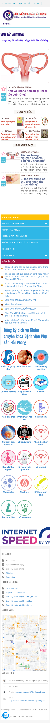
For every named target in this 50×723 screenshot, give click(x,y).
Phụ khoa (24, 492)
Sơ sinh (40, 391)
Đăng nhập (10, 577)
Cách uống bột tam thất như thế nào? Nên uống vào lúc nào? (32, 140)
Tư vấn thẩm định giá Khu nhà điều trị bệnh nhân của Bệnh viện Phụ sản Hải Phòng (26, 284)
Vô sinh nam (25, 517)
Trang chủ (5, 40)
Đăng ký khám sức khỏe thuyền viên (22, 597)
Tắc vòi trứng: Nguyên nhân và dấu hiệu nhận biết (33, 158)
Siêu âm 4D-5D (24, 366)
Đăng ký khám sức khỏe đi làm (19, 601)
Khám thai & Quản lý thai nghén (20, 242)
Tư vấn (37, 3)
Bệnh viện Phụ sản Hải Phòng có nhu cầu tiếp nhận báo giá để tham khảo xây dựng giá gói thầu (27, 293)
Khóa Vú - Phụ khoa (13, 223)
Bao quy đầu (8, 517)
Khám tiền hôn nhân (41, 443)
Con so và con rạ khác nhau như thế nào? (9, 137)
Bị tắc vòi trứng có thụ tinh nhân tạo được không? (33, 181)
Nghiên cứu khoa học (15, 592)
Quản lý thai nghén (8, 468)
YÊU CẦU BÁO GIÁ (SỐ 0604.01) (20, 300)
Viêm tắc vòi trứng (22, 87)
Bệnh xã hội (8, 492)
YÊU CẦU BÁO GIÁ (14, 304)
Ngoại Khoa (8, 255)
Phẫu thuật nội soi (24, 418)
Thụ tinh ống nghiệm (41, 368)
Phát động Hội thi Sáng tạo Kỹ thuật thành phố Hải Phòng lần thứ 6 (25, 314)
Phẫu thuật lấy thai (8, 368)
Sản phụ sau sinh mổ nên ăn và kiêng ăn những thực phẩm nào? (32, 127)
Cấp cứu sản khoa (24, 393)
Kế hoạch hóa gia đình (24, 468)
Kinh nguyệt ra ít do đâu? (8, 123)
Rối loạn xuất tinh (40, 493)
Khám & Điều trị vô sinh (15, 236)
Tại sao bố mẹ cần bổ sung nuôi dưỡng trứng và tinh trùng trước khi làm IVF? (26, 268)
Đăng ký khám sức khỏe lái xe (19, 605)
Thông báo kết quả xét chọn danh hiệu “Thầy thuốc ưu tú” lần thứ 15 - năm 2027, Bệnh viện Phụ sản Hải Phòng (27, 276)
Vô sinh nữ (41, 467)
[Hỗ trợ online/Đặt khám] (5, 715)
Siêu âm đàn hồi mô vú (8, 443)
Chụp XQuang (25, 442)
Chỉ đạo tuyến (12, 588)
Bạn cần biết (24, 3)
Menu (7, 24)
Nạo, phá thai (8, 416)
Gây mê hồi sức (8, 391)
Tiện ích (9, 573)
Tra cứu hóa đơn (8, 3)
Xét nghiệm (41, 416)
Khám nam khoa (11, 229)
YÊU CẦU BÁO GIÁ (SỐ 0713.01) (20, 308)
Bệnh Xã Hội (8, 249)
